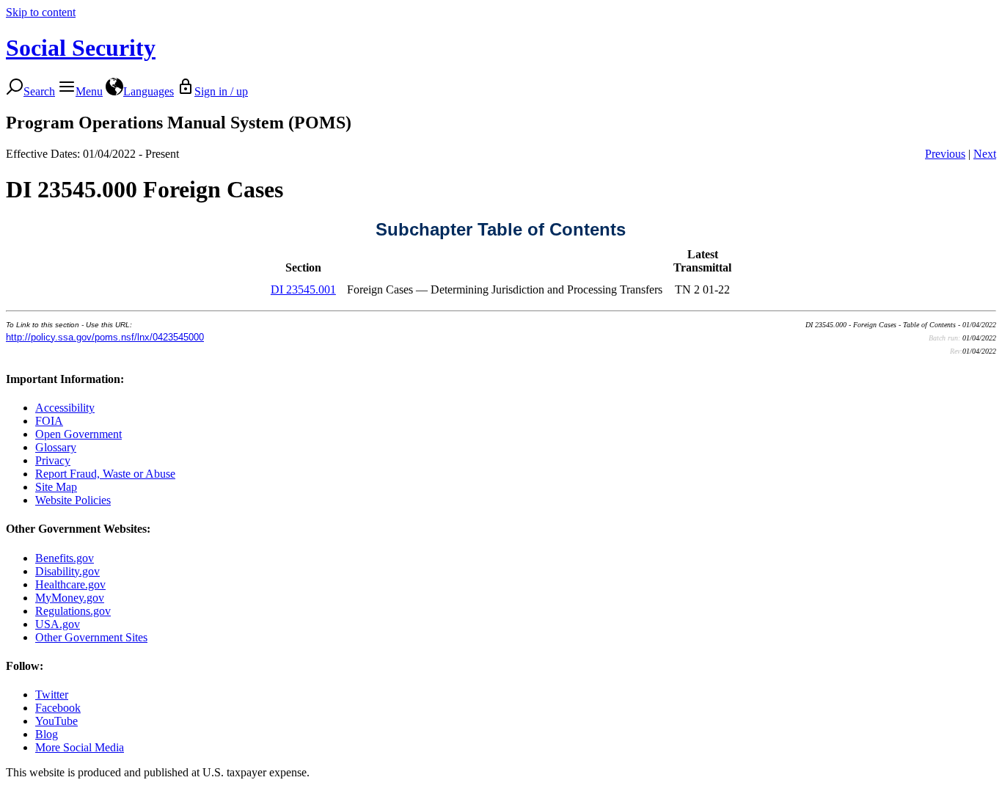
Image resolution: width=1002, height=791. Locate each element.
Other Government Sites (91, 637)
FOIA (49, 421)
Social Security (81, 47)
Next (984, 153)
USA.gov (57, 624)
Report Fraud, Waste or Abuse (105, 473)
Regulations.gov (73, 611)
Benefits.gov (64, 558)
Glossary (55, 447)
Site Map (56, 487)
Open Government (78, 434)
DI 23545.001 (303, 289)
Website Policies (73, 500)
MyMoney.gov (69, 597)
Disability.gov (67, 571)
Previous (945, 153)
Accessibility (65, 407)
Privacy (52, 460)
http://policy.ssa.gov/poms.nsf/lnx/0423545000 (105, 337)
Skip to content (41, 12)
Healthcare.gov (70, 584)
